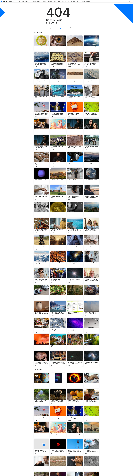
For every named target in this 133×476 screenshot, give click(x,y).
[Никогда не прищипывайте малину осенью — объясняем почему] (58, 292)
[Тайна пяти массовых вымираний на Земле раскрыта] (75, 447)
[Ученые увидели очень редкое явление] (75, 276)
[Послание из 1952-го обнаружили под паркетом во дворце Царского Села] (75, 60)
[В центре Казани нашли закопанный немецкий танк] (91, 93)
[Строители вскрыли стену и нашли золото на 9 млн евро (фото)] (58, 60)
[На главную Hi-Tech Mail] (4, 1)
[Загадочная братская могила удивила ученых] (58, 176)
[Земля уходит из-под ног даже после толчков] (75, 242)
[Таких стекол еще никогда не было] (91, 325)
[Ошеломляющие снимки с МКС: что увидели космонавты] (58, 447)
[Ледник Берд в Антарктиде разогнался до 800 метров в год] (58, 309)
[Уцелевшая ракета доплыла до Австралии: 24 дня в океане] (41, 60)
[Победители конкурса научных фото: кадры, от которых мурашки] (58, 342)
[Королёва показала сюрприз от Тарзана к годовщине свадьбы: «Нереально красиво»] (91, 126)
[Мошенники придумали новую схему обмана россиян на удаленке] (75, 126)
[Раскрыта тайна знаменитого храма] (58, 193)
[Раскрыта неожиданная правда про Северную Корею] (58, 76)
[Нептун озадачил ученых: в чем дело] (41, 176)
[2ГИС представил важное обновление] (75, 309)
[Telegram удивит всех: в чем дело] (41, 193)
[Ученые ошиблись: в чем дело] (91, 176)
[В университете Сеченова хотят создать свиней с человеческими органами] (41, 159)
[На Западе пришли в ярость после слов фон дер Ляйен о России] (58, 109)
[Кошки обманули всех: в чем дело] (41, 126)
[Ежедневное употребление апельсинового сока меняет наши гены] (75, 463)
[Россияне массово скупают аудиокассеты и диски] (75, 109)
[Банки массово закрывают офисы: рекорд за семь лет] (41, 425)
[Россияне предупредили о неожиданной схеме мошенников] (58, 126)
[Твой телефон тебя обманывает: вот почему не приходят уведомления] (58, 425)
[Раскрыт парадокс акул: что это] (58, 93)
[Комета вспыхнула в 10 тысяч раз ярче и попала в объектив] (75, 359)
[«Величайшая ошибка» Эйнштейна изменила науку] (75, 209)
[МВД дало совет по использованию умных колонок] (41, 309)
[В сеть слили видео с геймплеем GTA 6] (75, 408)
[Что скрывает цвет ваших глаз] (58, 43)
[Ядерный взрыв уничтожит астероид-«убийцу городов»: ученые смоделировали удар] (75, 259)
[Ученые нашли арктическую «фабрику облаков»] (41, 259)
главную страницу (57, 28)
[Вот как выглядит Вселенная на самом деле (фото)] (75, 325)
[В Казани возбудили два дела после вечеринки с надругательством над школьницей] (75, 193)
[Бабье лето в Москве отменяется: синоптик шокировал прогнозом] (75, 176)
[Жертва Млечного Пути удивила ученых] (91, 359)
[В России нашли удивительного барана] (91, 447)
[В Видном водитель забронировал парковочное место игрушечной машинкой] (41, 292)
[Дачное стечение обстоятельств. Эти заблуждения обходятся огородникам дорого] (75, 342)
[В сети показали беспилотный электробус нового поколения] (41, 408)
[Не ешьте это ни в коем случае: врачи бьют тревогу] (41, 43)
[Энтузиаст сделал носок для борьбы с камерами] (75, 159)
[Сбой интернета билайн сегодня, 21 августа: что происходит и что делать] (91, 193)
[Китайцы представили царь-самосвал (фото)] (41, 76)
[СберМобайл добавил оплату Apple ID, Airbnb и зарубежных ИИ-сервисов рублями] (91, 242)
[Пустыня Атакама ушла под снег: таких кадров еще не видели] (58, 408)
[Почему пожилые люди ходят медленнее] (41, 93)
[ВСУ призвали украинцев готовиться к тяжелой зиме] (91, 159)
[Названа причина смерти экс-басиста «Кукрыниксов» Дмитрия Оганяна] (91, 408)
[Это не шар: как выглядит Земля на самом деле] (91, 43)
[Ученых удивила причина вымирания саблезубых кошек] (58, 375)
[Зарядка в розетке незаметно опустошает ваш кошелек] (91, 60)
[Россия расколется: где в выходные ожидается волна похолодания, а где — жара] (41, 242)
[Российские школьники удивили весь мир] (91, 143)
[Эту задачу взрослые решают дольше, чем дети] (58, 325)
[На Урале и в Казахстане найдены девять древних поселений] (91, 209)
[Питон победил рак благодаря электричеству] (58, 259)
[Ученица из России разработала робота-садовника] (75, 292)
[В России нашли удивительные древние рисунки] (75, 143)
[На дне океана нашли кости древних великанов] (41, 463)
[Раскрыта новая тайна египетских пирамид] (75, 43)
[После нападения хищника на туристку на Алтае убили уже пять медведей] (58, 463)
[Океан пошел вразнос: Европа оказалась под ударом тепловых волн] (75, 226)
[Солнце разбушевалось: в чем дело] (58, 209)
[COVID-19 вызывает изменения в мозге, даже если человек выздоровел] (41, 276)
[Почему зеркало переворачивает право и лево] (91, 425)
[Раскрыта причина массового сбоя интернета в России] (58, 392)
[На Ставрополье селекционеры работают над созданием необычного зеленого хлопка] (75, 425)
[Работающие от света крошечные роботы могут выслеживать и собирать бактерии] (41, 392)
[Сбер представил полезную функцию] (58, 226)
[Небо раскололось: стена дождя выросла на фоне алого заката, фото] (41, 342)
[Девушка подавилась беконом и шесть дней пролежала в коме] (41, 375)
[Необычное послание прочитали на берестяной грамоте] (75, 76)
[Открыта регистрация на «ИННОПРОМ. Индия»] (58, 276)
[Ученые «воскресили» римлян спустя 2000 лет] (58, 242)
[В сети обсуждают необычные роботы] (91, 375)
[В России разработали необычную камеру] (91, 292)
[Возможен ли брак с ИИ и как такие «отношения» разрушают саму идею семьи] (91, 259)
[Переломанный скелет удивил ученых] (58, 143)
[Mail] (1, 1)
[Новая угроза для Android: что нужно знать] (75, 375)
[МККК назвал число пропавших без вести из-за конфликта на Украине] (41, 109)
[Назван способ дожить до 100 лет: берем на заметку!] (41, 325)
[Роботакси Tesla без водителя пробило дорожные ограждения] (58, 359)
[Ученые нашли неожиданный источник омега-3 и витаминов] (91, 109)
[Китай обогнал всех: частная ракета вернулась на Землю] (91, 309)
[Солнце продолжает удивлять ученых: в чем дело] (75, 392)
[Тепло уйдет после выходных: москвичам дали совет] (91, 392)
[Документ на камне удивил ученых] (41, 209)
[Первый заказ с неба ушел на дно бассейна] (75, 93)
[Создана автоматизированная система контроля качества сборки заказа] (41, 226)
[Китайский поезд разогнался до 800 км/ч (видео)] (91, 76)
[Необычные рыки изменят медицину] (91, 342)
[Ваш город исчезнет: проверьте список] (41, 447)
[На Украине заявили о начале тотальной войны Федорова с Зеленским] (58, 159)
